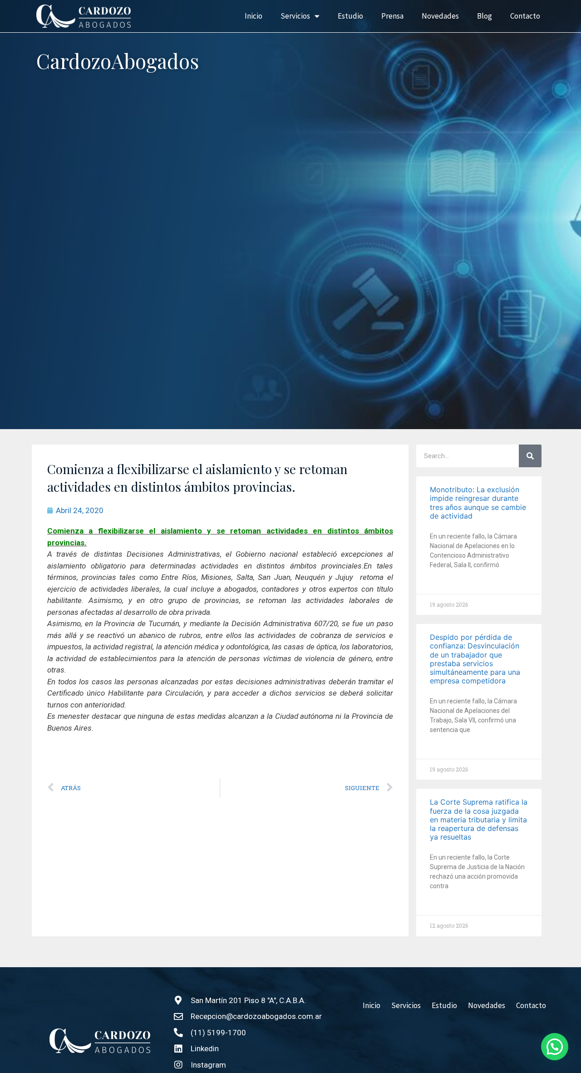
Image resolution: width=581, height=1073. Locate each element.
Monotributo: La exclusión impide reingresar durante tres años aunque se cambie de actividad (478, 502)
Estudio (350, 16)
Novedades (440, 16)
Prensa (392, 16)
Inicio (253, 16)
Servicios (295, 16)
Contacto (525, 16)
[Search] (530, 456)
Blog (484, 16)
